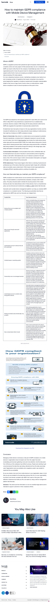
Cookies (14, 599)
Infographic (29, 16)
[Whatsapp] (17, 492)
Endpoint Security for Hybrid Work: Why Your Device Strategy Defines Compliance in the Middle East (36, 555)
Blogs (11, 2)
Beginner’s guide (6, 551)
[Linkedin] (14, 492)
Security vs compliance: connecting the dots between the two (11, 555)
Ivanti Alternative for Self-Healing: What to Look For (35, 531)
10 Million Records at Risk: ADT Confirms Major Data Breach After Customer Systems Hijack (11, 531)
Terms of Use (4, 599)
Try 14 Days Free (39, 2)
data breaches (22, 140)
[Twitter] (11, 492)
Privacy (9, 599)
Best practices (21, 16)
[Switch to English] (48, 601)
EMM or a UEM (30, 186)
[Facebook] (8, 492)
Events (38, 551)
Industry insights (5, 528)
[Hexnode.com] (4, 2)
